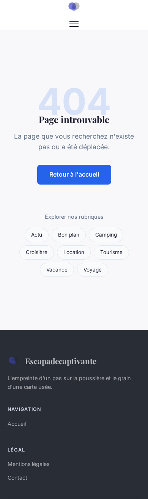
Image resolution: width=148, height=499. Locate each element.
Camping (106, 235)
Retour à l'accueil (74, 174)
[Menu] (74, 24)
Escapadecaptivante (60, 360)
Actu (36, 235)
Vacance (57, 270)
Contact (17, 477)
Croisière (36, 252)
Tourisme (111, 252)
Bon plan (68, 235)
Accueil (17, 423)
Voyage (92, 270)
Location (73, 252)
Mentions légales (28, 464)
